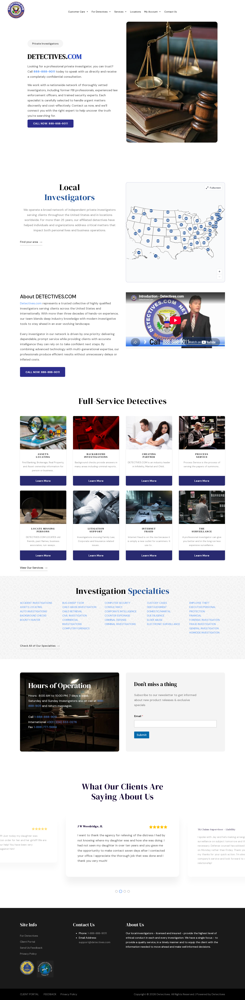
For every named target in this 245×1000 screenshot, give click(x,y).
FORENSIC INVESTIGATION (204, 620)
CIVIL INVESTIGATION (74, 615)
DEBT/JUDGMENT (157, 607)
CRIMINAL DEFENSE (115, 620)
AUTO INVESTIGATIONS (33, 611)
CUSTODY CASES (157, 603)
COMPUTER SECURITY (117, 603)
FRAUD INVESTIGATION (202, 624)
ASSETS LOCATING (31, 607)
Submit (142, 735)
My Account (151, 11)
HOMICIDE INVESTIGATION (204, 632)
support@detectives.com (94, 942)
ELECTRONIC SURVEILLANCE (163, 624)
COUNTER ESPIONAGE (117, 615)
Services (119, 11)
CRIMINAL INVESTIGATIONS (120, 624)
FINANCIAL (195, 615)
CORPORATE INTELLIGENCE (120, 611)
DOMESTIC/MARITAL (159, 611)
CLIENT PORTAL (29, 994)
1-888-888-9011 (45, 717)
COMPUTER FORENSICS (76, 628)
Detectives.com (31, 303)
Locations (135, 11)
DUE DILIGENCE (155, 615)
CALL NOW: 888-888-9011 (50, 123)
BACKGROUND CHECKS (33, 615)
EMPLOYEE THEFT (199, 603)
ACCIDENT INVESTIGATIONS (36, 603)
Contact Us (170, 11)
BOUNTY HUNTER (30, 620)
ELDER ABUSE (154, 620)
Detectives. (163, 994)
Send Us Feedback (31, 947)
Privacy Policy (28, 953)
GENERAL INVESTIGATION (204, 628)
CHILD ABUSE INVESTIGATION (79, 607)
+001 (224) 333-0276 (62, 722)
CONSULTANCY (113, 607)
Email (138, 716)
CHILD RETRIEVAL (72, 611)
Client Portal (27, 941)
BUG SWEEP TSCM (73, 603)
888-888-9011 (44, 72)
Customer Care (76, 11)
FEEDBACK (50, 994)
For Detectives (100, 11)
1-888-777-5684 (45, 727)
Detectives (218, 994)
